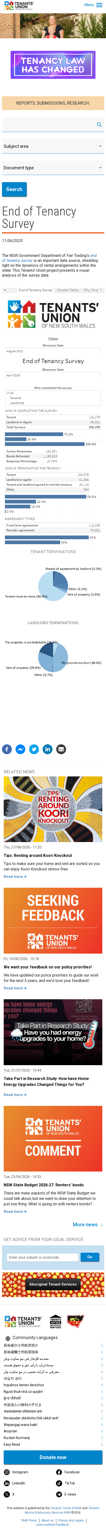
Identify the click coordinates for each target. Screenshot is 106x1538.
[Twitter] (34, 749)
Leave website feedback (52, 1524)
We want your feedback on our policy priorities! (48, 967)
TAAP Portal (29, 1520)
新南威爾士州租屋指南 (21, 1352)
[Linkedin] (48, 749)
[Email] (61, 749)
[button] (53, 1284)
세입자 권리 (13, 1378)
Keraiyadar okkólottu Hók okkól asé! (31, 1418)
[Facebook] (7, 749)
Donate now (53, 1457)
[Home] (20, 5)
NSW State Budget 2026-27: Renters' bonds (44, 1185)
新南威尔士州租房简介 (21, 1345)
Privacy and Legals (71, 1520)
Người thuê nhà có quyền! (23, 1392)
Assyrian (10, 1431)
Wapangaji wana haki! (20, 1425)
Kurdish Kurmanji (17, 1438)
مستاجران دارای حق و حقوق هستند (28, 1365)
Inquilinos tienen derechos (24, 1385)
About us (47, 1520)
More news (85, 1225)
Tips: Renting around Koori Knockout (38, 855)
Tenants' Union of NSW (66, 1508)
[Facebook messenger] (20, 749)
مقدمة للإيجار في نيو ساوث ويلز (26, 1359)
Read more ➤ (15, 876)
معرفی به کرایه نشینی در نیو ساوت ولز (31, 1372)
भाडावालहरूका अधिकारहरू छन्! (23, 1411)
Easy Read (12, 1444)
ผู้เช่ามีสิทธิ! (12, 1398)
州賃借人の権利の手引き (23, 1405)
